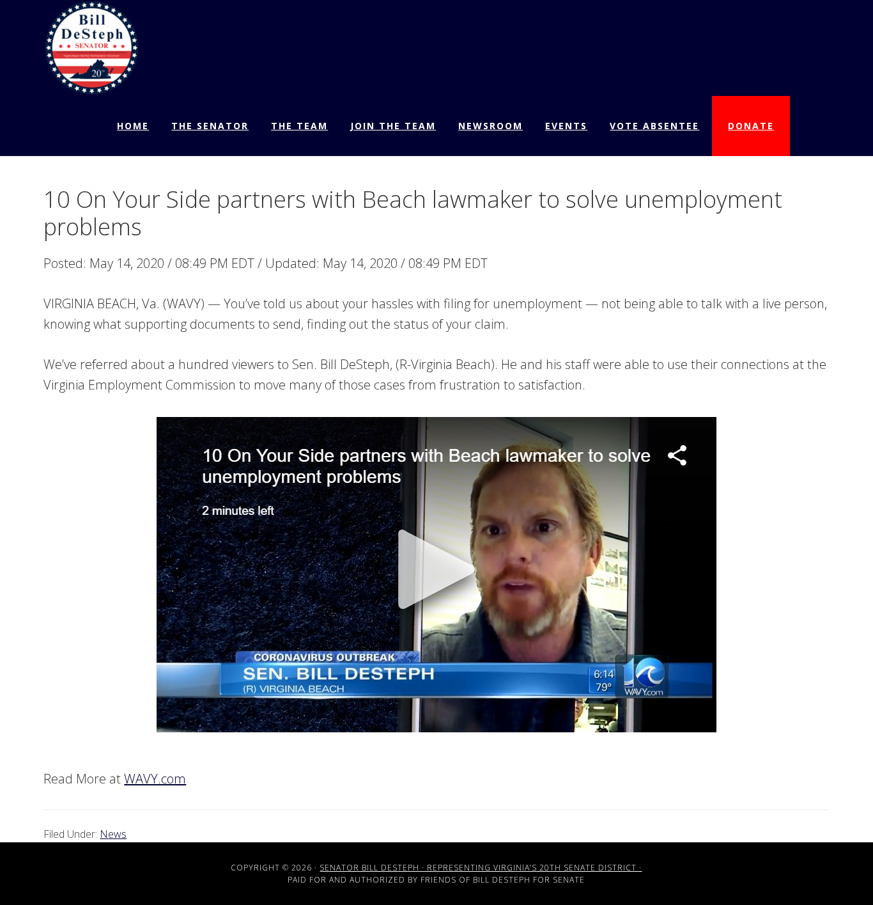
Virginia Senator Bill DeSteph (91, 48)
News (113, 834)
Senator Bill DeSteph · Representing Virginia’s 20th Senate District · (481, 867)
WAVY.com (155, 778)
